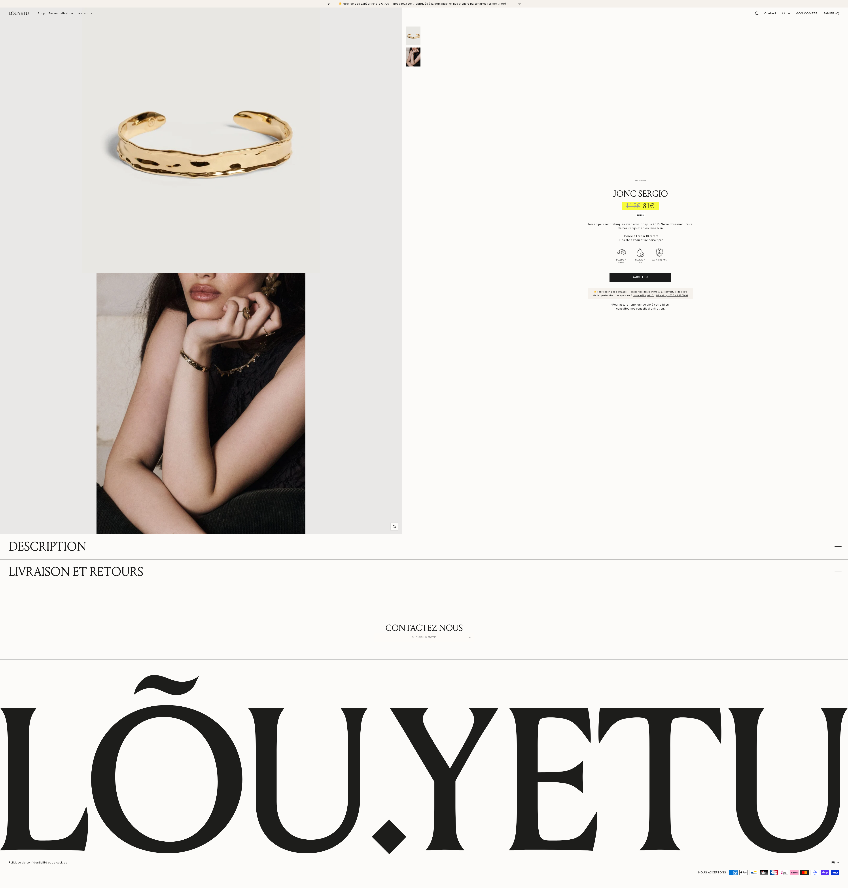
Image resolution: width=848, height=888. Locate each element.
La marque (85, 13)
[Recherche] (757, 13)
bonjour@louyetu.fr (643, 295)
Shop (41, 13)
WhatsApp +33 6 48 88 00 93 (672, 295)
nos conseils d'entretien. (647, 308)
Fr (784, 13)
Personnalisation (61, 13)
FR (833, 862)
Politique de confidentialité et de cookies (38, 862)
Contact (770, 13)
